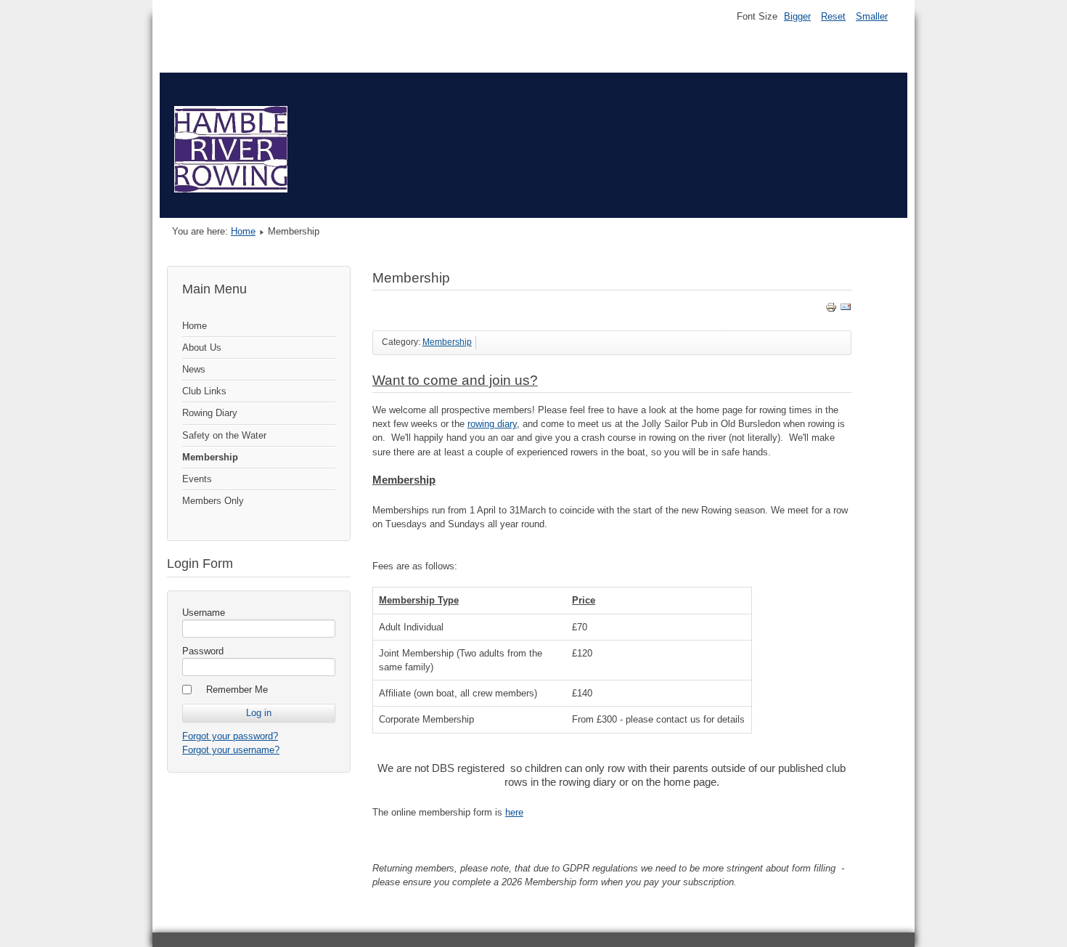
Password (203, 651)
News (193, 369)
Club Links (204, 391)
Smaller (872, 16)
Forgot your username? (230, 749)
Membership (210, 457)
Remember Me (237, 689)
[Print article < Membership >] (831, 309)
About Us (201, 347)
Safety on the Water (224, 435)
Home (243, 231)
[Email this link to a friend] (845, 309)
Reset (833, 16)
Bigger (797, 16)
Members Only (213, 500)
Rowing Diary (209, 412)
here (514, 812)
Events (197, 479)
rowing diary (492, 423)
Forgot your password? (230, 736)
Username (203, 612)
